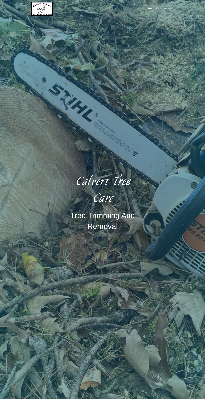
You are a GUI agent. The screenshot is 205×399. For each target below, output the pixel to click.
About (158, 9)
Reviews (168, 9)
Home (149, 9)
